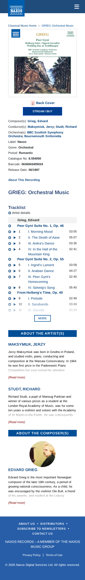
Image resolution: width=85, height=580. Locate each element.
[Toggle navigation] (76, 7)
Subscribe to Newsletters (42, 528)
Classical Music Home (22, 25)
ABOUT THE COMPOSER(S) (42, 433)
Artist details (21, 213)
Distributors (52, 523)
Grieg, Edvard (38, 121)
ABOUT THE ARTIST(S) (42, 333)
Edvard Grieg (22, 470)
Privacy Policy (32, 555)
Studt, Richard (66, 126)
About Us (27, 523)
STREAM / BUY (42, 111)
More (42, 318)
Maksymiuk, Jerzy (41, 126)
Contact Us (42, 533)
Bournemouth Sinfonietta (42, 136)
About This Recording (24, 180)
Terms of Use (54, 555)
